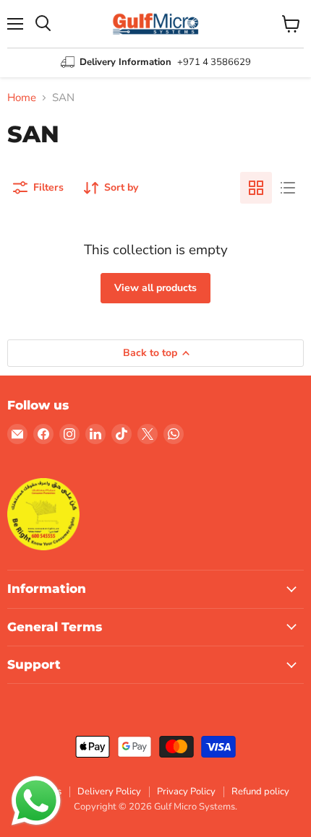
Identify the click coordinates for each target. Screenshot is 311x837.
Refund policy (260, 791)
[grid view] (256, 188)
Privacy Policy (186, 791)
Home (21, 98)
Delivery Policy (109, 791)
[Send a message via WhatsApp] (36, 801)
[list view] (288, 188)
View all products (155, 288)
